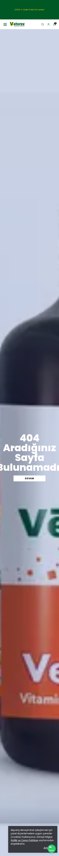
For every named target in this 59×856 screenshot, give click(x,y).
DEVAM (29, 478)
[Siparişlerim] (48, 24)
